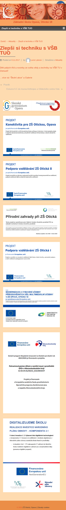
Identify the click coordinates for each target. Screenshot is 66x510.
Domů (3, 41)
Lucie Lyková (36, 60)
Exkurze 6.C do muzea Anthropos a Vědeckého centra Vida (32, 89)
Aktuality (12, 41)
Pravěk (7, 85)
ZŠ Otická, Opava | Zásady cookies (35, 507)
